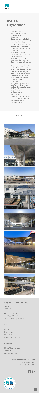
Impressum (8, 335)
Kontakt (7, 329)
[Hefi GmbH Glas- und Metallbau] (7, 6)
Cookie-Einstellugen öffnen (14, 337)
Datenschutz (8, 332)
